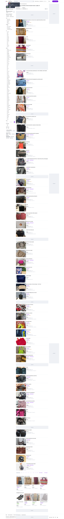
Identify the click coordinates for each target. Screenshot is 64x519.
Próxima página (40, 472)
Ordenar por (7, 135)
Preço (6, 120)
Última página (45, 472)
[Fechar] (18, 3)
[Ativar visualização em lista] (45, 8)
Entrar (49, 1)
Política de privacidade (12, 516)
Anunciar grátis (55, 1)
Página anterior (18, 472)
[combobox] (24, 1)
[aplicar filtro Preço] (14, 122)
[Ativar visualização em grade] (47, 8)
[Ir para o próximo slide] (47, 484)
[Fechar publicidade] (17, 514)
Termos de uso (7, 516)
